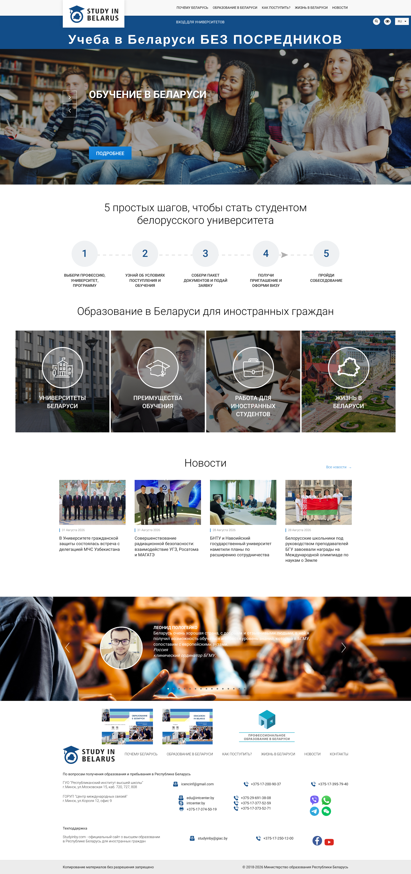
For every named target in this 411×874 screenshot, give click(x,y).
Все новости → (339, 467)
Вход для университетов (200, 22)
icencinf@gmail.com (197, 784)
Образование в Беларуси (235, 8)
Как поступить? (276, 8)
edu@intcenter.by (200, 798)
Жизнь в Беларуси (311, 8)
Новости (340, 8)
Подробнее (110, 153)
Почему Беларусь (192, 8)
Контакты (339, 754)
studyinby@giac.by (213, 838)
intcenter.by (196, 803)
